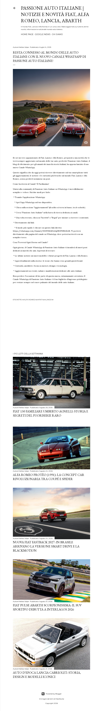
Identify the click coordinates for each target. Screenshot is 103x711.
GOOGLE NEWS (42, 34)
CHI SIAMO (57, 34)
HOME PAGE (27, 34)
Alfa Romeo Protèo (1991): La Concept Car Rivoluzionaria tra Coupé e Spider (48, 477)
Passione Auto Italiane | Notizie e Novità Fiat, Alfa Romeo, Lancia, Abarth (55, 14)
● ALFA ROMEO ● (30, 300)
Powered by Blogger (54, 694)
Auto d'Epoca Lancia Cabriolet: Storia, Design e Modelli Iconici (47, 674)
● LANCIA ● (48, 300)
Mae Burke (60, 699)
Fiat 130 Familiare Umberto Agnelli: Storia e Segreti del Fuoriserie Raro (50, 413)
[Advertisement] (51, 327)
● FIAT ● (40, 300)
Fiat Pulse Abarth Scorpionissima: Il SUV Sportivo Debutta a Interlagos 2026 (47, 607)
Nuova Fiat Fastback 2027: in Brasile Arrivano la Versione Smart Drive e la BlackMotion (46, 546)
